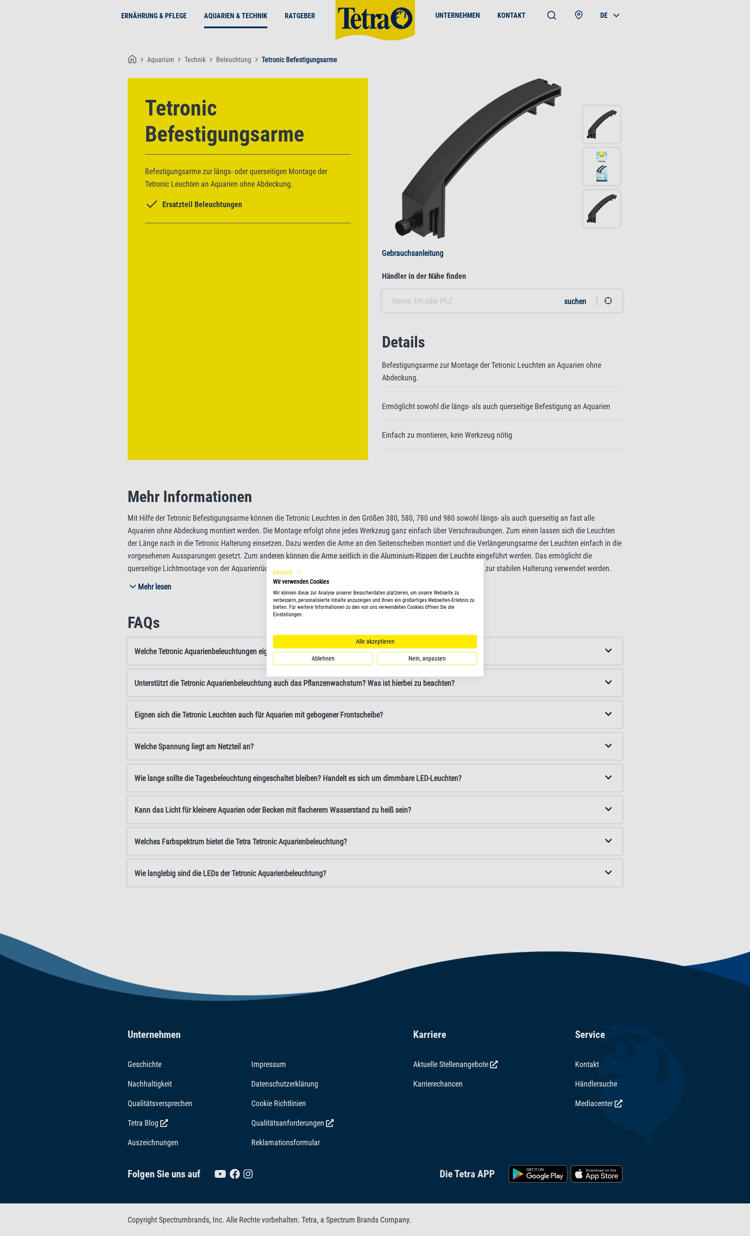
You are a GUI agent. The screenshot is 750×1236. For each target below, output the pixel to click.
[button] (287, 573)
